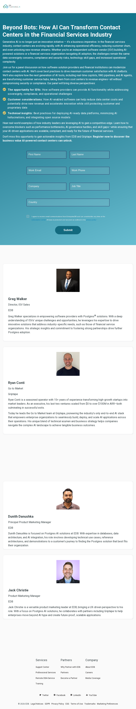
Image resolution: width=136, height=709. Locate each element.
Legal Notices (37, 704)
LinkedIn (76, 695)
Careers (89, 672)
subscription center (39, 220)
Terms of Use (77, 704)
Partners (64, 672)
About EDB (90, 667)
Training (39, 683)
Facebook (60, 695)
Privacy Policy (57, 704)
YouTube (92, 695)
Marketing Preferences (107, 704)
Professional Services (46, 672)
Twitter (45, 695)
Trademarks (90, 704)
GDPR (47, 704)
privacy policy (91, 220)
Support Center (42, 667)
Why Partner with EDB (70, 667)
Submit (68, 230)
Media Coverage (92, 678)
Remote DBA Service (45, 678)
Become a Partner (69, 678)
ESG (67, 704)
